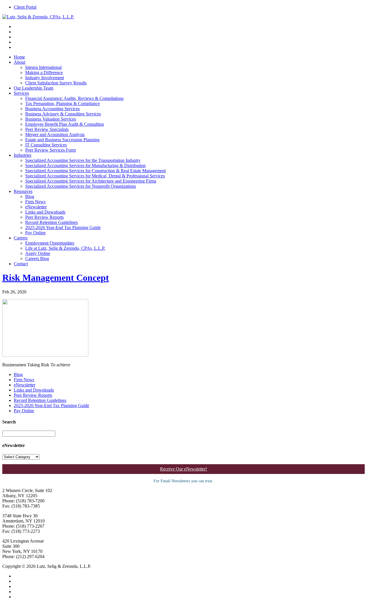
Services (21, 93)
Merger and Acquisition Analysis (55, 134)
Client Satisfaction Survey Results (56, 82)
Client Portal (25, 7)
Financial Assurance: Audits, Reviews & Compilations (74, 98)
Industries (22, 155)
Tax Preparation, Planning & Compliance (62, 103)
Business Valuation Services (50, 119)
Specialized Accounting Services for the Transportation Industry (82, 160)
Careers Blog (37, 258)
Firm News (35, 201)
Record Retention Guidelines (51, 222)
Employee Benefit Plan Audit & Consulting (64, 124)
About (19, 62)
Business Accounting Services (52, 108)
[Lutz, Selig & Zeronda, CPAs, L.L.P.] (38, 16)
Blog (29, 196)
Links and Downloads (45, 212)
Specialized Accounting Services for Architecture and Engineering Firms (90, 181)
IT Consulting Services (46, 144)
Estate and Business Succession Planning (62, 139)
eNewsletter (36, 206)
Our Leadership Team (33, 88)
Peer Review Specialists (47, 129)
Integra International (43, 67)
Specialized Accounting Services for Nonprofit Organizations (80, 186)
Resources (23, 191)
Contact (21, 263)
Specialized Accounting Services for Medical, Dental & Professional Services (95, 175)
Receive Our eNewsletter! (183, 468)
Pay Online (35, 232)
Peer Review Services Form (50, 150)
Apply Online (37, 253)
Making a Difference (44, 72)
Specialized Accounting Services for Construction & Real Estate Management (95, 170)
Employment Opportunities (49, 243)
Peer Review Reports (44, 217)
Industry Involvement (44, 77)
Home (19, 57)
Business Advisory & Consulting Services (63, 113)
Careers (21, 237)
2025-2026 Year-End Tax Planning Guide (63, 227)
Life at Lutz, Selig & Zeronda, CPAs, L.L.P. (65, 248)
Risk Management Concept (55, 277)
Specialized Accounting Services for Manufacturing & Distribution (85, 165)
